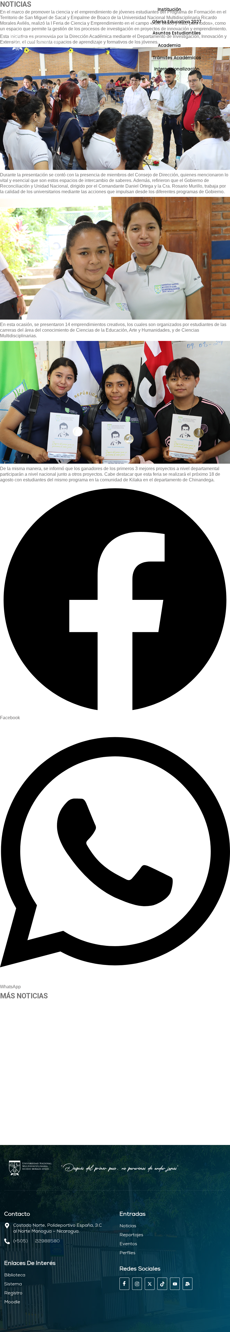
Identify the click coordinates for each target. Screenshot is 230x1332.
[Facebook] (124, 1284)
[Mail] (187, 1284)
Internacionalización (176, 69)
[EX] (150, 1284)
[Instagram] (137, 1284)
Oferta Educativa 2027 (176, 22)
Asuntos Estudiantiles (177, 33)
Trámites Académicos (177, 58)
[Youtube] (175, 1284)
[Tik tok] (162, 1284)
